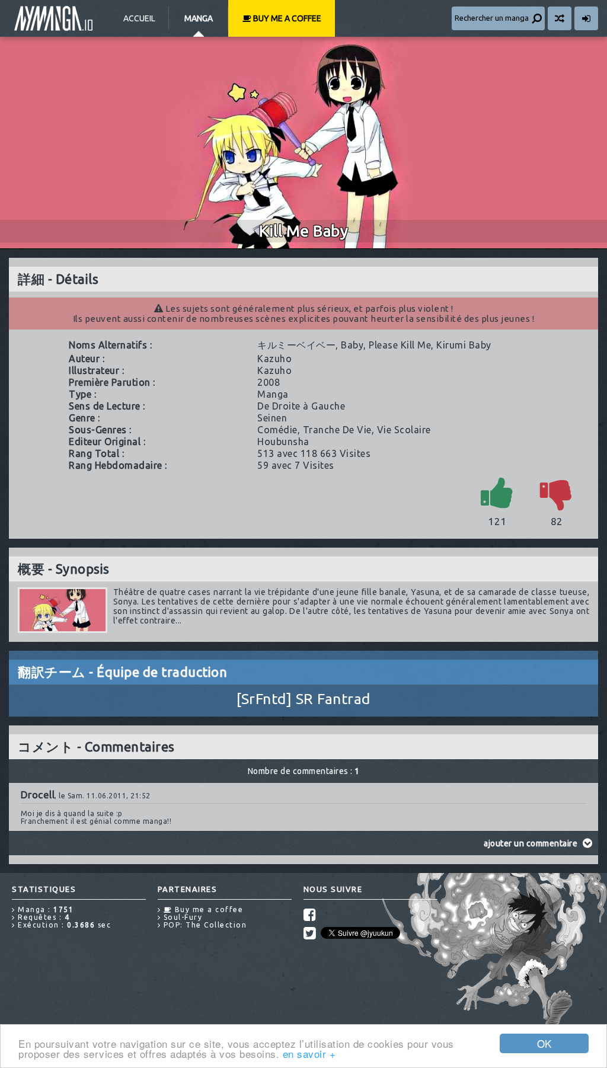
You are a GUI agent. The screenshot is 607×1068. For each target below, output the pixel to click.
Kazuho (274, 358)
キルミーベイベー (296, 345)
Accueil (139, 18)
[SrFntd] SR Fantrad (303, 698)
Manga (198, 18)
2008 (268, 382)
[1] (497, 492)
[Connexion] (586, 18)
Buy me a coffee (286, 18)
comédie (277, 429)
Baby (352, 345)
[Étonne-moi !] (559, 18)
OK (544, 1043)
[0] (556, 492)
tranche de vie (337, 429)
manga (273, 394)
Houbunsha (283, 441)
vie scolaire (404, 429)
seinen (272, 418)
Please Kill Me (400, 345)
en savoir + (309, 1053)
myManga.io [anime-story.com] (53, 18)
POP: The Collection (204, 925)
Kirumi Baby (463, 345)
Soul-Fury (181, 917)
